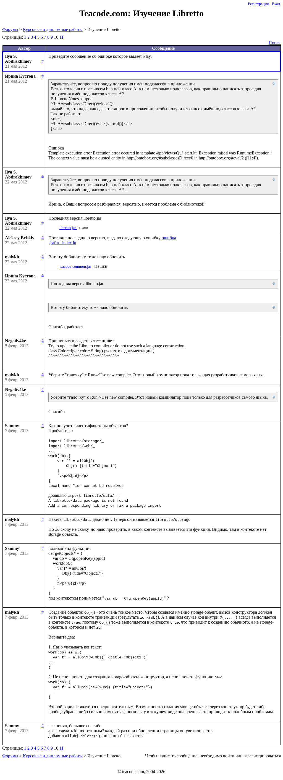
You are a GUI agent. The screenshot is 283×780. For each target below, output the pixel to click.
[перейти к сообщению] (274, 84)
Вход (276, 4)
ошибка (169, 237)
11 (61, 37)
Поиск (275, 42)
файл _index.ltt (62, 242)
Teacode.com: (106, 13)
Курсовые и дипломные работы (53, 29)
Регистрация (258, 4)
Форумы (10, 29)
